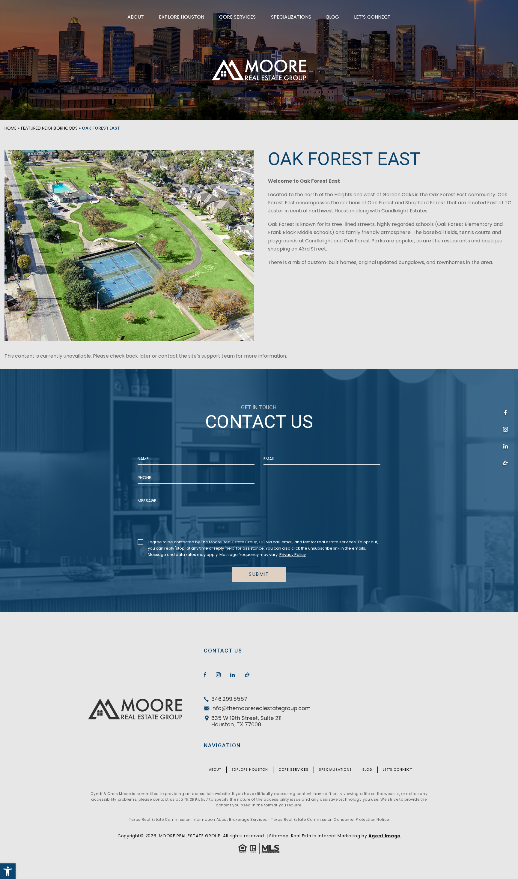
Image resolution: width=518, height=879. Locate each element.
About (135, 17)
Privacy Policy (292, 554)
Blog (332, 17)
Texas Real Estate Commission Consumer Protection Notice (330, 819)
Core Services (237, 17)
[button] (8, 871)
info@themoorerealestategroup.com (261, 708)
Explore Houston (181, 17)
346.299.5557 (229, 699)
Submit (259, 574)
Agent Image (384, 836)
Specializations (291, 17)
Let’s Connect (372, 17)
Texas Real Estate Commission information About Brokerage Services (198, 819)
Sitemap (278, 836)
